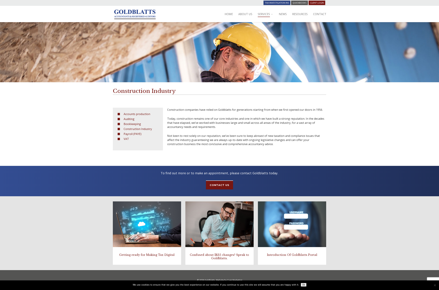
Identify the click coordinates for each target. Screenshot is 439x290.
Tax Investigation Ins (277, 2)
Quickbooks (300, 2)
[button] (219, 184)
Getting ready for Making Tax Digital (147, 255)
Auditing (129, 119)
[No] (434, 285)
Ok (303, 284)
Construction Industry (138, 129)
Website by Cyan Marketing (229, 280)
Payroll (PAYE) (132, 134)
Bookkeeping (132, 124)
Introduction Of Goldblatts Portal (292, 255)
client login (317, 2)
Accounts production (137, 114)
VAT (126, 139)
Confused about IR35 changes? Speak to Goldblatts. (219, 256)
